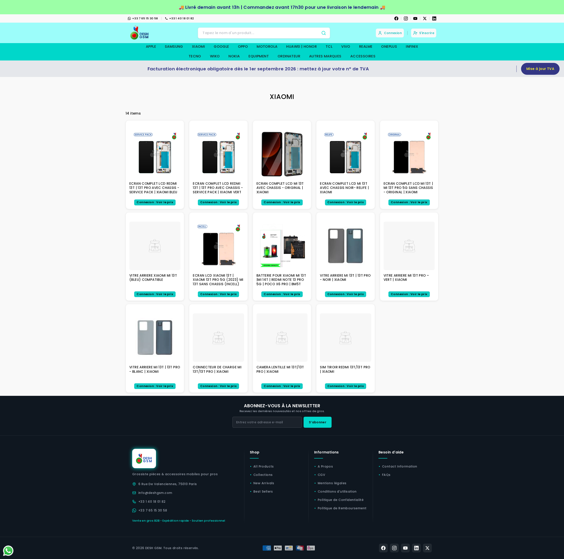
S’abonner (317, 422)
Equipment (259, 56)
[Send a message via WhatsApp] (8, 551)
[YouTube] (415, 18)
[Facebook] (396, 18)
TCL (329, 46)
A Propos (325, 466)
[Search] (323, 33)
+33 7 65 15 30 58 (145, 18)
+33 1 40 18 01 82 (181, 18)
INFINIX (412, 46)
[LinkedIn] (434, 18)
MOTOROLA (267, 46)
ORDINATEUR (289, 56)
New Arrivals (263, 483)
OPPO (243, 46)
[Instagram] (406, 18)
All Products (263, 466)
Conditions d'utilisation (337, 491)
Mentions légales (332, 483)
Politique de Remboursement (342, 508)
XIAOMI (198, 46)
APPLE (151, 46)
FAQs (386, 475)
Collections (263, 475)
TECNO (195, 56)
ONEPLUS (389, 46)
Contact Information (399, 466)
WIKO (215, 56)
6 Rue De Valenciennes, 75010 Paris (167, 484)
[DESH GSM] (140, 33)
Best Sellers (263, 491)
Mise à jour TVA (540, 68)
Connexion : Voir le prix (155, 202)
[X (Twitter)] (427, 548)
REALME (365, 46)
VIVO (345, 46)
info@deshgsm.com (155, 493)
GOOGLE (221, 46)
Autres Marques (325, 56)
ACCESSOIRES (362, 56)
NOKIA (234, 56)
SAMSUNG (174, 46)
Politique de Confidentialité (341, 500)
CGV (321, 475)
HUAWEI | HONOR (301, 46)
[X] (425, 18)
